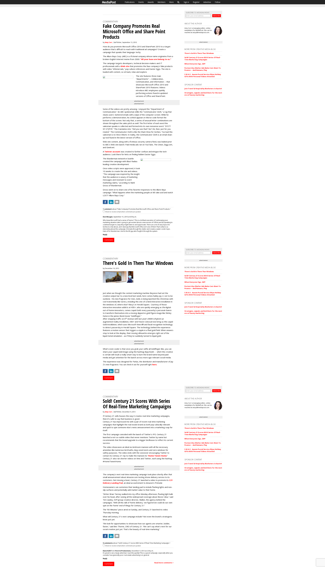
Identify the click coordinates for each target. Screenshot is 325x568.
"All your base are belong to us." (155, 59)
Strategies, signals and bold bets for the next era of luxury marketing (203, 94)
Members (161, 2)
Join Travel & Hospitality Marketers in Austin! (203, 89)
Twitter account (112, 151)
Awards (151, 2)
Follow (217, 2)
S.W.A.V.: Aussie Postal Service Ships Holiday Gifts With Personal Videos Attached (202, 75)
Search (178, 2)
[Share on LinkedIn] (111, 202)
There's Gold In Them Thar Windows (199, 53)
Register (196, 2)
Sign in (186, 2)
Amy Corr (108, 42)
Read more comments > (164, 563)
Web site (125, 66)
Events (141, 2)
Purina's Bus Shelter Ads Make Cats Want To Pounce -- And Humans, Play (202, 69)
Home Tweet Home (157, 455)
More (171, 2)
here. (154, 364)
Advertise (207, 2)
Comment (108, 240)
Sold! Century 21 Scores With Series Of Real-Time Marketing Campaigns (202, 58)
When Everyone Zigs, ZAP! (194, 64)
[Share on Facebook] (105, 202)
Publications (130, 2)
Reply (105, 235)
